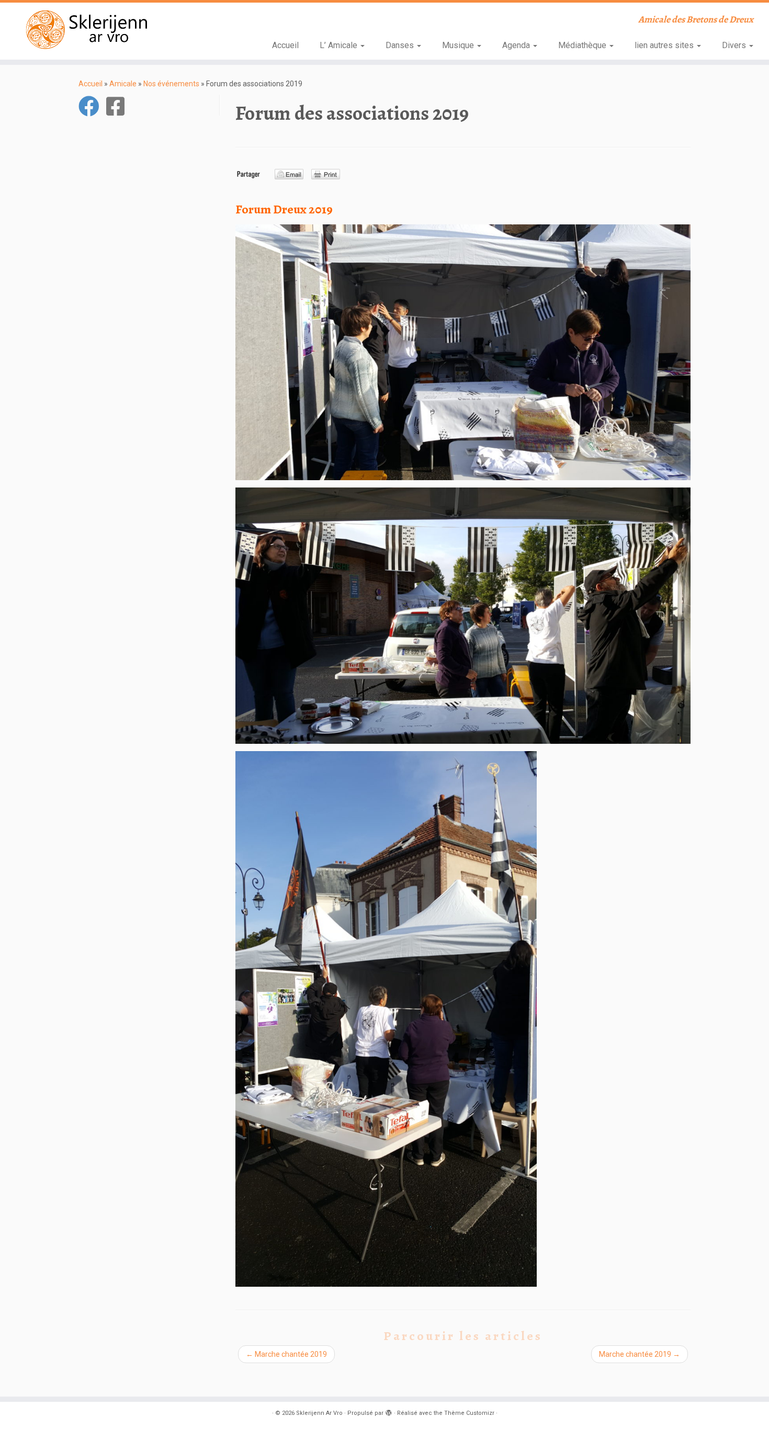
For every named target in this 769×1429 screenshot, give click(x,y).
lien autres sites (665, 45)
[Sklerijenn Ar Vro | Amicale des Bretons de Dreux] (88, 29)
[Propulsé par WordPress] (388, 1411)
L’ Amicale (339, 45)
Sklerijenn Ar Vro (319, 1413)
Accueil (285, 45)
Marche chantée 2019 (286, 1354)
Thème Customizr (469, 1413)
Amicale (123, 84)
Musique (459, 45)
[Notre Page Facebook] (92, 106)
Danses (401, 45)
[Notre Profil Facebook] (118, 106)
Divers (735, 45)
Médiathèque (583, 45)
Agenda (517, 45)
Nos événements (171, 84)
